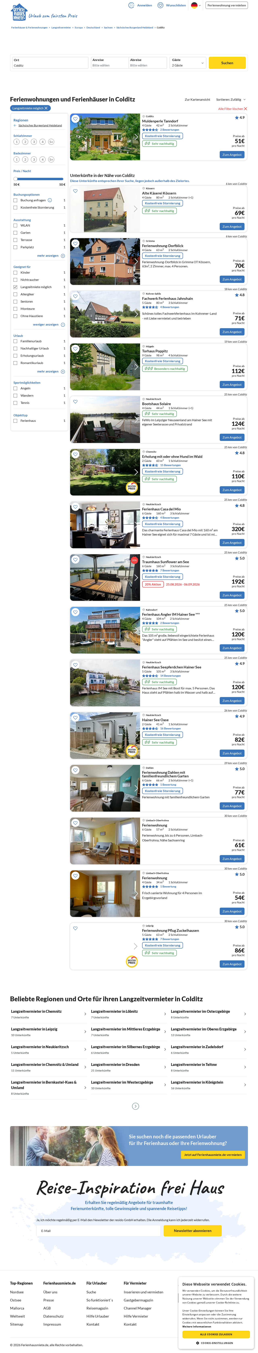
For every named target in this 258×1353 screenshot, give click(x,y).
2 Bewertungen (169, 129)
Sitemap (16, 1324)
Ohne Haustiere (43, 316)
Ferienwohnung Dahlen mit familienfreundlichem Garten (165, 774)
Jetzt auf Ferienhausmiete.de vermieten (213, 1154)
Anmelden (144, 5)
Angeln (43, 388)
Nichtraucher (43, 279)
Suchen (227, 63)
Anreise (98, 59)
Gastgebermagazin (138, 1300)
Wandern (43, 395)
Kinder (43, 272)
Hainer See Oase (155, 720)
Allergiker (43, 294)
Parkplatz (43, 247)
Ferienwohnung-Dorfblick (162, 246)
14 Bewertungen (170, 675)
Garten (43, 232)
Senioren (43, 301)
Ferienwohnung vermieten (227, 5)
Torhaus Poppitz (155, 351)
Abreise (135, 59)
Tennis (43, 402)
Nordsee (17, 1292)
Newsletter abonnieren (192, 1230)
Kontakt (92, 1324)
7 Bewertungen (169, 570)
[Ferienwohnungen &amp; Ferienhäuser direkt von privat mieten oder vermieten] (43, 15)
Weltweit (17, 1316)
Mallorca (17, 1308)
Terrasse (43, 240)
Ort (16, 60)
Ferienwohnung (154, 825)
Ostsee (15, 1300)
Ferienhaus (43, 420)
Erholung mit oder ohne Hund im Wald (172, 457)
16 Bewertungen (170, 728)
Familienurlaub (43, 341)
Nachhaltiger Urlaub (43, 348)
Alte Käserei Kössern (159, 193)
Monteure (43, 308)
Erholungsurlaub (43, 355)
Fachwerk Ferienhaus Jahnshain (167, 299)
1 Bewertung (168, 784)
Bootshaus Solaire (156, 404)
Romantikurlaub (43, 363)
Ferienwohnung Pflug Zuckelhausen (170, 931)
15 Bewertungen (170, 465)
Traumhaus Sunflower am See (165, 562)
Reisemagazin (97, 1308)
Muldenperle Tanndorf (160, 121)
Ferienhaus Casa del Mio (161, 509)
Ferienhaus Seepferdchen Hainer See (171, 667)
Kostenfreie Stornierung (43, 207)
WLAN (43, 225)
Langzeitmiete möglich (43, 287)
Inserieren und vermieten (143, 1292)
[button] (216, 1343)
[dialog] (216, 1313)
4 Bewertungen (169, 307)
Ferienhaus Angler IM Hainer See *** (171, 614)
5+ (51, 142)
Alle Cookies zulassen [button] (216, 1334)
